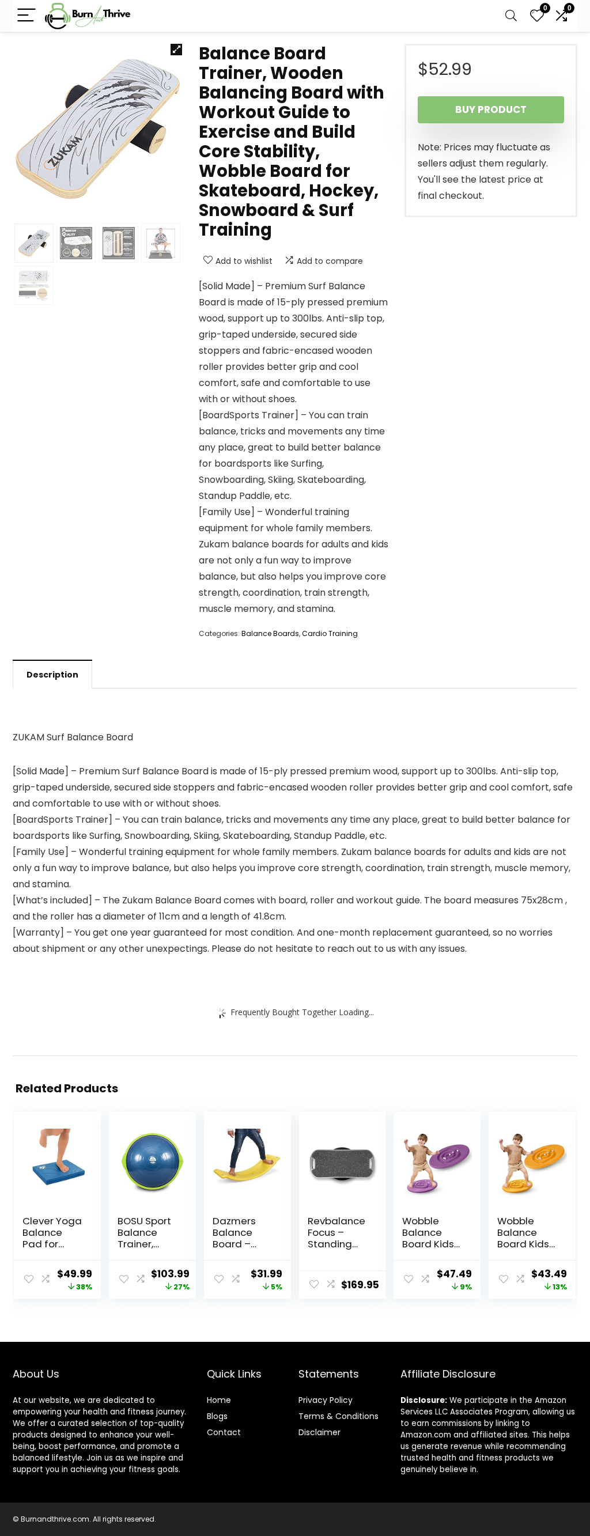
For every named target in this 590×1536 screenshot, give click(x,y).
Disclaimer (319, 1432)
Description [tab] (52, 674)
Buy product (491, 109)
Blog (215, 1416)
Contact (224, 1432)
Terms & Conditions (338, 1416)
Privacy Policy (325, 1400)
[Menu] (26, 16)
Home (219, 1400)
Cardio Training (330, 633)
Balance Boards (270, 633)
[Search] (511, 16)
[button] (176, 49)
